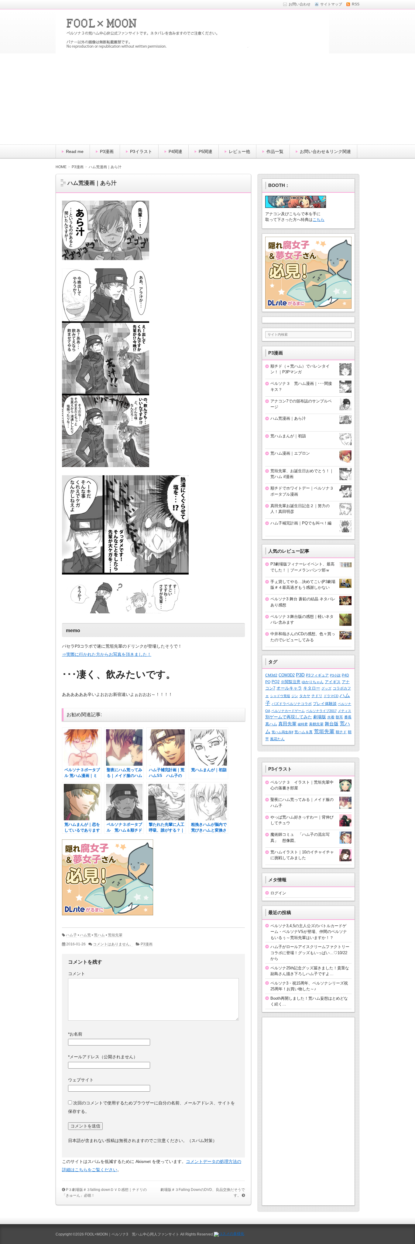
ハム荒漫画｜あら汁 (288, 418)
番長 (348, 717)
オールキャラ (289, 688)
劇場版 (319, 717)
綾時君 (303, 724)
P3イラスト (141, 151)
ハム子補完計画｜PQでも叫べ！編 (300, 523)
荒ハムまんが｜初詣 (288, 436)
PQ (267, 682)
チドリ (316, 696)
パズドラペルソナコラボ (292, 704)
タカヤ (304, 696)
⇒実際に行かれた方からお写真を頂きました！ (106, 654)
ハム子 (71, 935)
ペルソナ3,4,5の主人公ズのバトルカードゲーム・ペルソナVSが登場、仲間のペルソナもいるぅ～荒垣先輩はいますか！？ (308, 932)
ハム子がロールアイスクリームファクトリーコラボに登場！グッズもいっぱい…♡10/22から (309, 952)
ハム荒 (85, 935)
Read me (75, 151)
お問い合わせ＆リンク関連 (325, 151)
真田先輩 (287, 723)
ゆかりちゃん (313, 682)
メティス (344, 711)
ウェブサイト (81, 1079)
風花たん (277, 739)
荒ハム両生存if (282, 732)
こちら (318, 219)
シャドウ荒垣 (280, 696)
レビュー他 (239, 151)
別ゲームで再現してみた (288, 716)
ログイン (278, 893)
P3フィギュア (317, 675)
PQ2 (276, 682)
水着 (330, 717)
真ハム (271, 724)
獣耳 (339, 717)
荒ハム (99, 935)
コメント (76, 973)
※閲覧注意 (290, 682)
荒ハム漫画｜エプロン (290, 453)
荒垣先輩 (115, 935)
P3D (300, 675)
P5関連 (205, 151)
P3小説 (335, 675)
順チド (341, 732)
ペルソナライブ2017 (321, 711)
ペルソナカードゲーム (288, 711)
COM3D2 (287, 675)
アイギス (333, 682)
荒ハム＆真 (303, 732)
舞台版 (331, 723)
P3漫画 (107, 151)
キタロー (311, 688)
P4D (345, 675)
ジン (294, 696)
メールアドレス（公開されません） (103, 1056)
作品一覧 (274, 151)
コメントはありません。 (113, 944)
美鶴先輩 (316, 724)
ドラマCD (331, 696)
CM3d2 (271, 675)
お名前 (75, 1034)
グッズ (326, 688)
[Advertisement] (207, 98)
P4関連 (175, 151)
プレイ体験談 (325, 703)
